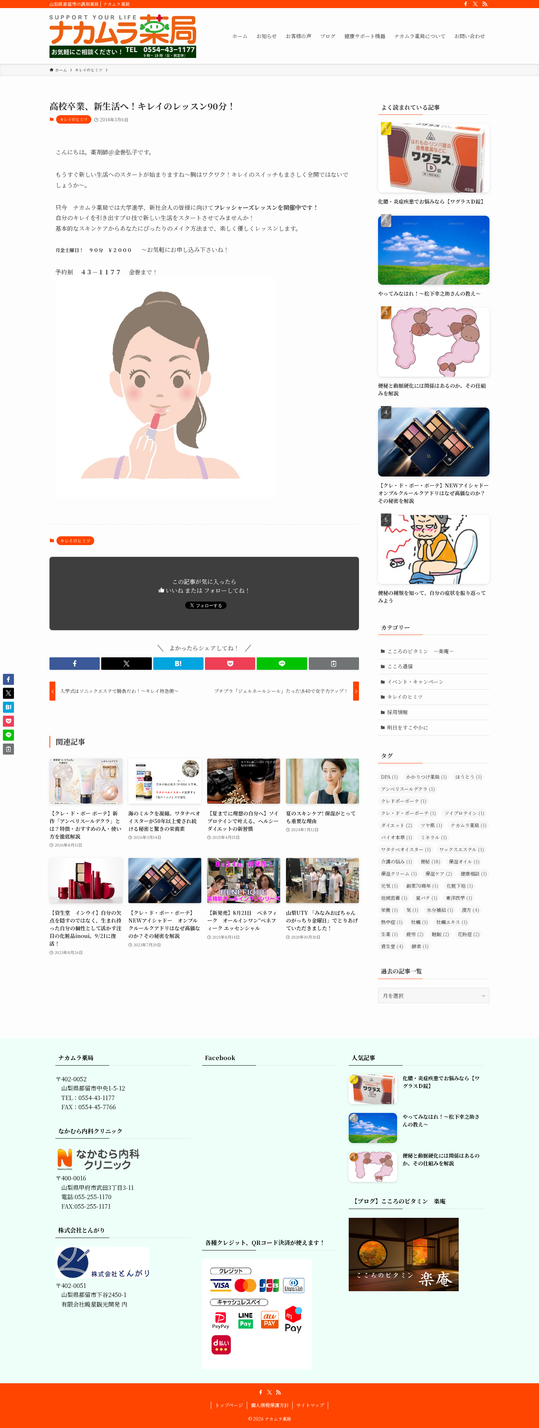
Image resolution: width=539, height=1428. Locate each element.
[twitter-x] (475, 4)
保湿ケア (438, 873)
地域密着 (394, 897)
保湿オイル (464, 861)
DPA (389, 776)
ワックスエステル (461, 849)
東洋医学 (459, 897)
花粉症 (469, 934)
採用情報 (397, 712)
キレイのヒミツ (74, 119)
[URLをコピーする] (334, 663)
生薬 (389, 934)
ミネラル (434, 837)
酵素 (420, 946)
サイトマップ (310, 1405)
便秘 (430, 861)
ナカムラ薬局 (469, 825)
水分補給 (440, 909)
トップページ (229, 1405)
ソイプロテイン (464, 813)
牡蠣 (419, 921)
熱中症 (392, 921)
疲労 (414, 934)
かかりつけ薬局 (426, 776)
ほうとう (468, 776)
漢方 (470, 909)
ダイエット (396, 825)
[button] (75, 663)
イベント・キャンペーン (415, 681)
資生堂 (392, 946)
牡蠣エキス (451, 921)
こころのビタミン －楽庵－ (420, 651)
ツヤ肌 (431, 825)
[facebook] (465, 4)
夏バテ (426, 897)
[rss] (484, 4)
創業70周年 (422, 885)
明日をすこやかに (407, 727)
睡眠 (440, 934)
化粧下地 (460, 885)
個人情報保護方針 (270, 1405)
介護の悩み (396, 861)
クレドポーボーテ (403, 800)
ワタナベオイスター (406, 849)
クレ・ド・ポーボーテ (408, 813)
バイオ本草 (396, 837)
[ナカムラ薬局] (123, 36)
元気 (389, 885)
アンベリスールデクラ (408, 788)
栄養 (389, 909)
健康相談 (474, 873)
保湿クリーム (399, 873)
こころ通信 (400, 666)
